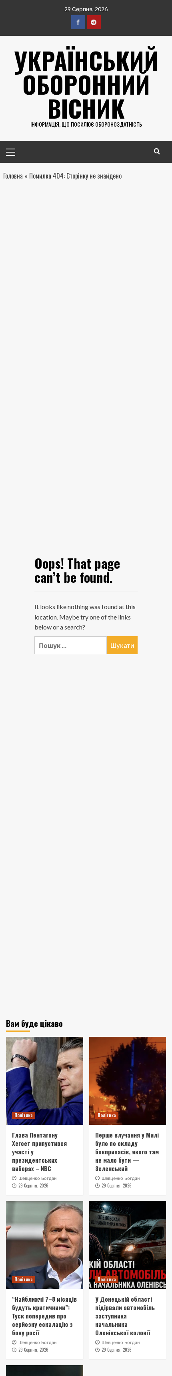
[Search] (157, 151)
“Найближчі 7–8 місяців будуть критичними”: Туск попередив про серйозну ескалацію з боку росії (44, 1316)
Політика (23, 1115)
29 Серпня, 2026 (33, 1185)
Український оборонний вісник (86, 83)
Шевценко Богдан (37, 1178)
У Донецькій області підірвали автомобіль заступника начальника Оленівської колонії (125, 1316)
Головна (13, 176)
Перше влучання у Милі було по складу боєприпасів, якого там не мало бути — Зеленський (127, 1151)
